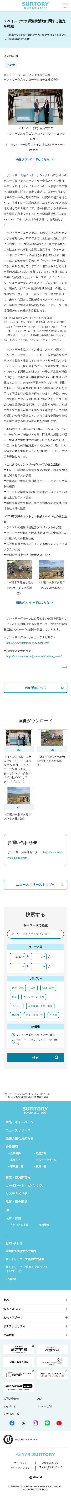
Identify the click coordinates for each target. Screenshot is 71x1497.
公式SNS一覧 (11, 1414)
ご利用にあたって (50, 1463)
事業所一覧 (16, 1166)
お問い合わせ (14, 1243)
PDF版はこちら (46, 688)
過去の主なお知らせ (20, 1138)
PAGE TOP (64, 1482)
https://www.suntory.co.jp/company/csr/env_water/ (34, 656)
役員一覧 (41, 1166)
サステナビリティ (18, 1193)
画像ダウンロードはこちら (32, 159)
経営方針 (41, 1153)
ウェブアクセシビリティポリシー (50, 1468)
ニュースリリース (42, 1094)
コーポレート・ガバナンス (24, 1185)
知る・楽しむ (11, 1308)
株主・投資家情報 (18, 1177)
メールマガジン (46, 1406)
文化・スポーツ (13, 1317)
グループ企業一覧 (46, 1160)
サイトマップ (20, 1463)
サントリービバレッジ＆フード (17, 1094)
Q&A (39, 1398)
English (11, 1279)
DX (8, 1210)
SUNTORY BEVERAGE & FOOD (35, 5)
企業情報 (12, 1146)
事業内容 (15, 1160)
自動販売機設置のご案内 (21, 1251)
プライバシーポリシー (21, 1468)
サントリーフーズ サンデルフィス (27, 1269)
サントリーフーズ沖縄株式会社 (25, 1259)
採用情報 (44, 1225)
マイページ (9, 1406)
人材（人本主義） (20, 1225)
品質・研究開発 (16, 1202)
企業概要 (15, 1153)
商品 (6, 1299)
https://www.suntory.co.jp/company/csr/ (27, 642)
